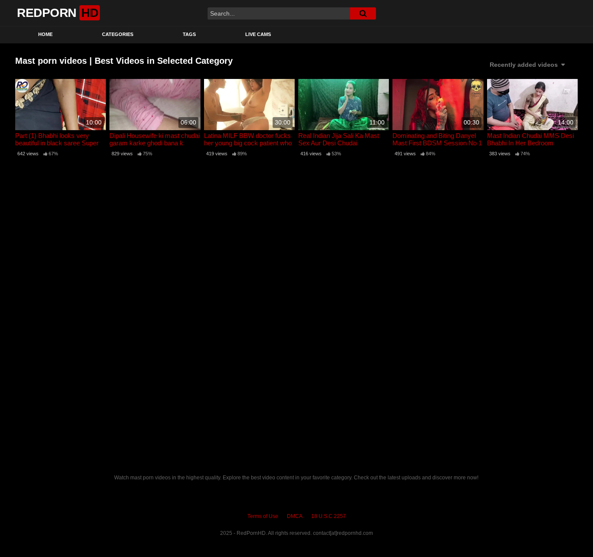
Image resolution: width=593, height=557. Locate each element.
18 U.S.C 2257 (328, 516)
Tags (189, 34)
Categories (117, 34)
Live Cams (258, 34)
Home (45, 34)
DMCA (295, 516)
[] (363, 13)
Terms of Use (262, 516)
